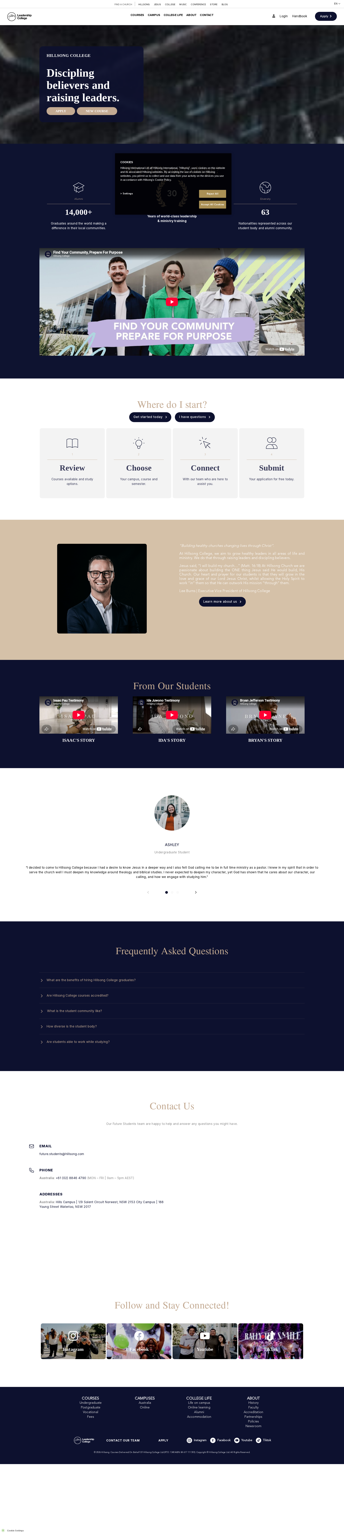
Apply (325, 16)
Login (284, 16)
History (253, 1403)
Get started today (148, 417)
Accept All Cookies (212, 204)
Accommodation (199, 1417)
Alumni (199, 1412)
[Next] (195, 892)
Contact (206, 15)
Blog (225, 4)
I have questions (192, 417)
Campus (154, 15)
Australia (145, 1403)
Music (183, 4)
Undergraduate (91, 1403)
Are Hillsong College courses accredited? (78, 995)
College (170, 4)
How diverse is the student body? (72, 1026)
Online (145, 1407)
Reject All (213, 193)
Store (214, 4)
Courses (137, 15)
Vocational (90, 1412)
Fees (90, 1417)
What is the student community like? (74, 1011)
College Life (173, 15)
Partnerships (253, 1417)
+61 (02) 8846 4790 (71, 1178)
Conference (198, 4)
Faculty (253, 1407)
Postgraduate (90, 1407)
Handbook (299, 16)
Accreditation (253, 1412)
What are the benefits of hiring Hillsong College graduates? (91, 980)
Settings (128, 193)
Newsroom (253, 1426)
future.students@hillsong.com (61, 1154)
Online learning (199, 1407)
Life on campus (199, 1403)
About (191, 15)
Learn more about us (220, 601)
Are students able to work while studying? (78, 1042)
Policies (253, 1421)
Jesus (157, 4)
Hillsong (144, 4)
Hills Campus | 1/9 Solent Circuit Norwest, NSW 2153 (96, 1202)
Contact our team (123, 1440)
